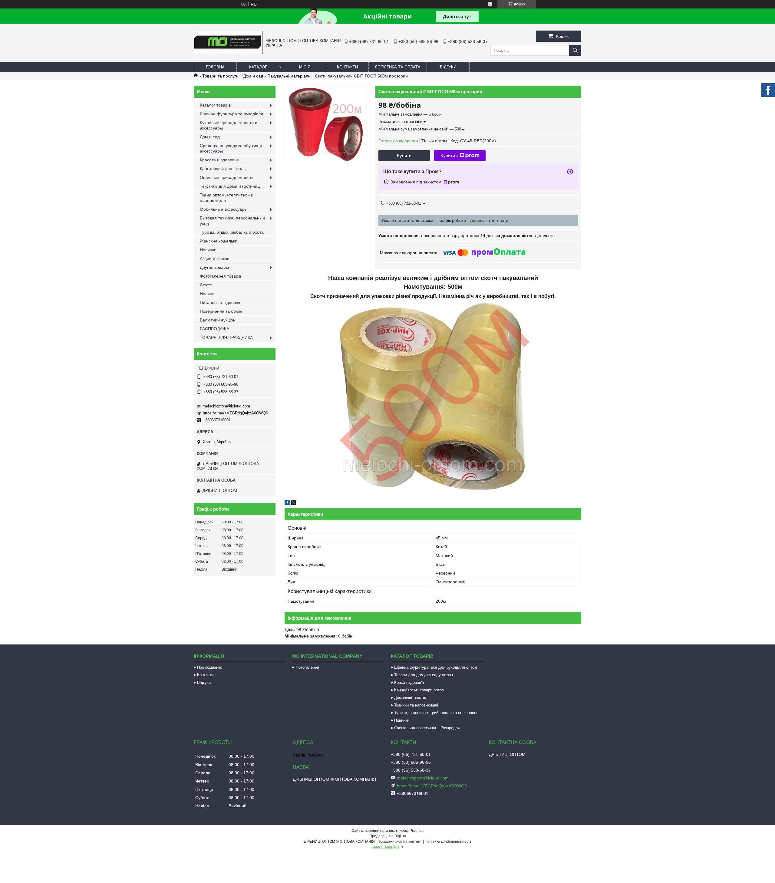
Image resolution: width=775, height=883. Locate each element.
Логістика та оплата (397, 67)
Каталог (258, 67)
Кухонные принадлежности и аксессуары (228, 125)
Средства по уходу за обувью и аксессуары (231, 148)
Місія (304, 67)
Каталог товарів (215, 105)
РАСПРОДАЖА (214, 328)
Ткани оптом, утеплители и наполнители (226, 198)
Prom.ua (417, 831)
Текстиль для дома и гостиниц (230, 186)
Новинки (208, 249)
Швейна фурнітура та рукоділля (231, 113)
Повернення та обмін (221, 311)
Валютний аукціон (218, 320)
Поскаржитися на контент (400, 841)
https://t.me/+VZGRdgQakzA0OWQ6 (235, 413)
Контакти (347, 67)
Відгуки (448, 67)
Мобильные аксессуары (223, 209)
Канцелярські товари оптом (419, 690)
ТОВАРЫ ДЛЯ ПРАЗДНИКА (226, 337)
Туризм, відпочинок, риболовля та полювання (436, 712)
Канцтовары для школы (223, 168)
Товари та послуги (220, 76)
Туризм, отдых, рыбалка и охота (232, 232)
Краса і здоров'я (409, 682)
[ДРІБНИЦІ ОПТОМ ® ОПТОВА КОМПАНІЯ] (228, 52)
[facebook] (287, 503)
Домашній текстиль (412, 697)
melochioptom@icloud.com (226, 406)
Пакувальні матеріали (289, 76)
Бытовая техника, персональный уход (232, 221)
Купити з (449, 155)
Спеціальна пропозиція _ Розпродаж (427, 728)
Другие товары (214, 267)
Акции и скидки (214, 258)
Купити (404, 155)
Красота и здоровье (219, 159)
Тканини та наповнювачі (416, 705)
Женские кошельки (218, 241)
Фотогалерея (307, 667)
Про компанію (209, 667)
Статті (206, 284)
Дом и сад (253, 76)
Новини (207, 293)
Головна (215, 67)
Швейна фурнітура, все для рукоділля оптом (435, 667)
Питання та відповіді (220, 302)
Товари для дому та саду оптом (423, 675)
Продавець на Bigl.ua (387, 836)
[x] (293, 503)
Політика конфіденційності (448, 841)
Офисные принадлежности (227, 177)
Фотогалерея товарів (220, 276)
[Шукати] (575, 50)
